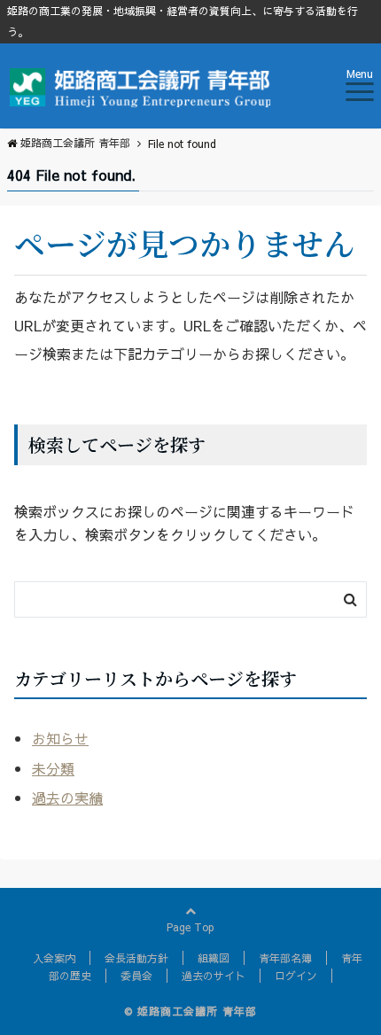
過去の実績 (67, 797)
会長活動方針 (136, 958)
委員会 (136, 976)
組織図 (213, 958)
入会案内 (54, 958)
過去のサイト (213, 976)
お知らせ (60, 738)
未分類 (53, 768)
